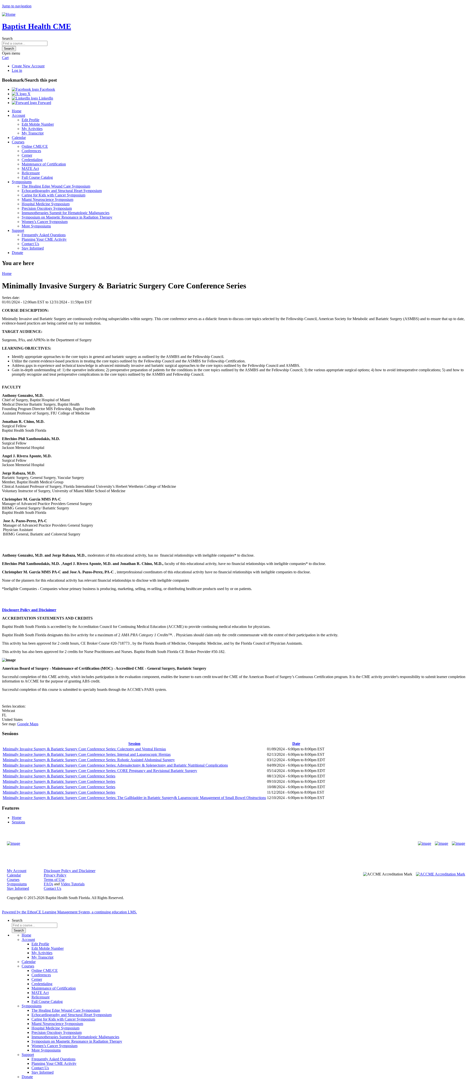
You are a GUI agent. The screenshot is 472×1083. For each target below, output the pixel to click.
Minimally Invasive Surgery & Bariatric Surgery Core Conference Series (59, 776)
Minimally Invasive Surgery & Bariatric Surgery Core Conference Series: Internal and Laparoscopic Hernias (87, 754)
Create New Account (28, 66)
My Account (16, 871)
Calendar (19, 137)
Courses (18, 142)
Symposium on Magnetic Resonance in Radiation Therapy (67, 217)
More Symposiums (36, 226)
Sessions (18, 822)
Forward (44, 103)
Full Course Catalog (37, 177)
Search (7, 38)
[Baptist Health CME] (13, 843)
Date (296, 744)
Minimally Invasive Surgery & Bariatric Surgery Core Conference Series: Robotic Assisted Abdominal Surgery (89, 760)
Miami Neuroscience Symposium (47, 199)
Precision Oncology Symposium (47, 208)
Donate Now (220, 843)
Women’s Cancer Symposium (45, 222)
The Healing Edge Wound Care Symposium (56, 186)
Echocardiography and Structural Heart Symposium (62, 191)
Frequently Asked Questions (44, 235)
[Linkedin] (458, 843)
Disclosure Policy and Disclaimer (29, 610)
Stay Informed (33, 248)
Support (18, 230)
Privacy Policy (55, 875)
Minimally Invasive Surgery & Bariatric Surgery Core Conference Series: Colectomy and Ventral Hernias (84, 749)
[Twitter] (441, 843)
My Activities (32, 129)
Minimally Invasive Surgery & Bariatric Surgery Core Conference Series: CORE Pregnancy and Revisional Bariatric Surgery (100, 771)
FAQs (48, 884)
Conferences (31, 151)
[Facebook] (424, 843)
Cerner (27, 155)
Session (134, 744)
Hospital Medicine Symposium (46, 204)
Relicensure (31, 173)
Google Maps (27, 724)
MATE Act (30, 168)
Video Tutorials (73, 884)
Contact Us (30, 244)
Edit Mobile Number (38, 124)
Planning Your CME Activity (44, 239)
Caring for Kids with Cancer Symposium (53, 195)
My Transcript (33, 133)
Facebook (47, 89)
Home (16, 111)
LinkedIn (45, 98)
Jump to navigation (16, 6)
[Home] (8, 14)
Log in (17, 70)
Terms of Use (54, 879)
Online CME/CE (35, 146)
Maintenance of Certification (44, 164)
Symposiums (22, 182)
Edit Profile (30, 120)
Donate (17, 253)
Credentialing (32, 160)
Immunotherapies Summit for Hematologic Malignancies (65, 213)
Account (18, 115)
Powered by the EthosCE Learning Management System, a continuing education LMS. (69, 912)
